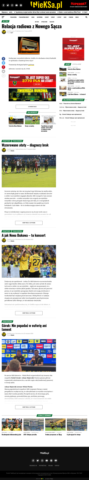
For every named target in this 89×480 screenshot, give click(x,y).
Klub (65, 17)
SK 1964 (37, 22)
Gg (60, 114)
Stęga (51, 478)
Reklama (50, 465)
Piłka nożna (13, 17)
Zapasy (53, 17)
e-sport (59, 17)
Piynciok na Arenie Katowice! (72, 103)
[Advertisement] (73, 137)
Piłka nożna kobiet (24, 17)
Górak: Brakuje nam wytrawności (72, 114)
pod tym (31, 65)
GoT (12, 32)
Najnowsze (5, 12)
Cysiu (47, 478)
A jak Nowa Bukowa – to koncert (65, 12)
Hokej (32, 17)
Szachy (47, 17)
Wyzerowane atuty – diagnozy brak (75, 107)
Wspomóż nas (42, 465)
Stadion (71, 17)
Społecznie (44, 22)
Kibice (77, 17)
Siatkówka (39, 17)
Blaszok (52, 22)
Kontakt (57, 465)
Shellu (12, 151)
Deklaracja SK (33, 465)
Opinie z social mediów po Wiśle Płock (42, 12)
